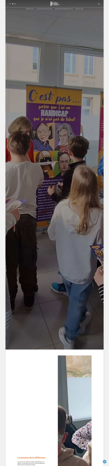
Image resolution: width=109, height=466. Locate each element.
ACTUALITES (24, 192)
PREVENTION (35, 192)
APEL (30, 192)
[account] (99, 4)
